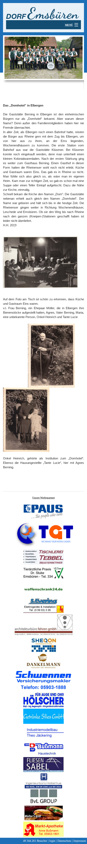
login (52, 840)
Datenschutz (64, 840)
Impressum (79, 840)
